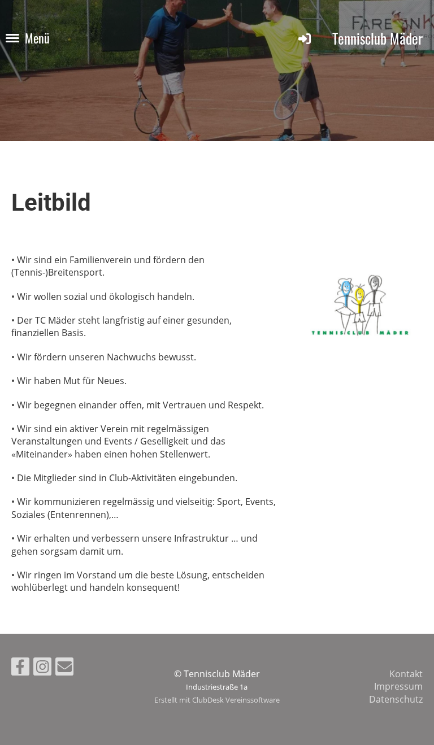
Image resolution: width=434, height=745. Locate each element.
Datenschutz (396, 699)
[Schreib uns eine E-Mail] (64, 668)
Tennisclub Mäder (377, 38)
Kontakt (406, 674)
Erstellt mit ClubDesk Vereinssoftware (217, 700)
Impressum (398, 686)
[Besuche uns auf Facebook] (20, 668)
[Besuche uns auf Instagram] (42, 668)
